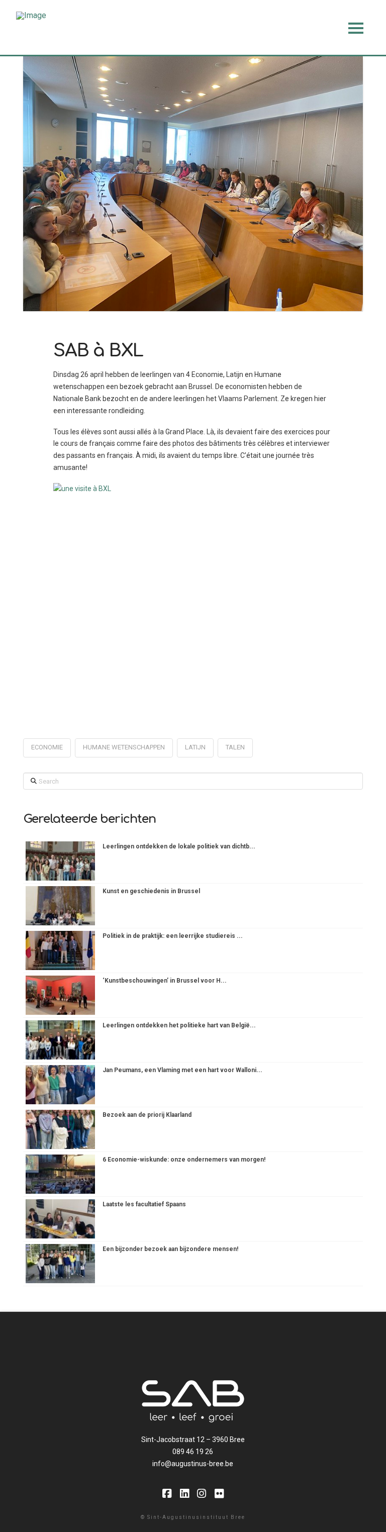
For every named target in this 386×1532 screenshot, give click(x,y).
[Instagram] (201, 1493)
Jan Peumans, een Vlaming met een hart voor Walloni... (182, 1070)
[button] (356, 28)
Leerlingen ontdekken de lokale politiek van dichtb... (179, 846)
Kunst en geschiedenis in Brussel (151, 891)
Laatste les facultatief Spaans (144, 1204)
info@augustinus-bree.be (192, 1464)
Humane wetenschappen (124, 747)
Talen (235, 747)
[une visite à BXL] (193, 588)
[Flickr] (219, 1493)
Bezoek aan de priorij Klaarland (147, 1114)
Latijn (195, 747)
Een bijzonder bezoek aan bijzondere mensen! (170, 1249)
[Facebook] (166, 1493)
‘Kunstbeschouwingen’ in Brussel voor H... (165, 980)
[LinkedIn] (184, 1493)
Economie (47, 747)
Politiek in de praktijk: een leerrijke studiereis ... (173, 935)
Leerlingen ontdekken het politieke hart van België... (179, 1025)
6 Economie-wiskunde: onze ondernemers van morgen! (184, 1159)
